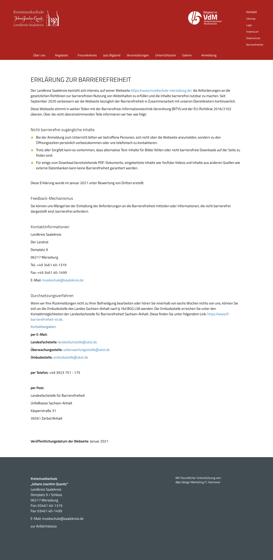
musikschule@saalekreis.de (63, 280)
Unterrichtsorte (165, 55)
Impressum (252, 31)
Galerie (187, 55)
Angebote (61, 55)
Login (249, 25)
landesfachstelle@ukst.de (77, 342)
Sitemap (250, 18)
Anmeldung (209, 55)
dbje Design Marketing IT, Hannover (198, 482)
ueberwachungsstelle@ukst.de (86, 349)
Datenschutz (253, 38)
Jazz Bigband (111, 55)
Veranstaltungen (138, 55)
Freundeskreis (87, 55)
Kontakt (251, 11)
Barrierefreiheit (254, 44)
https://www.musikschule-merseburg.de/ (161, 90)
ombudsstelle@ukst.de (70, 357)
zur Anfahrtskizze (44, 526)
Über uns (39, 55)
